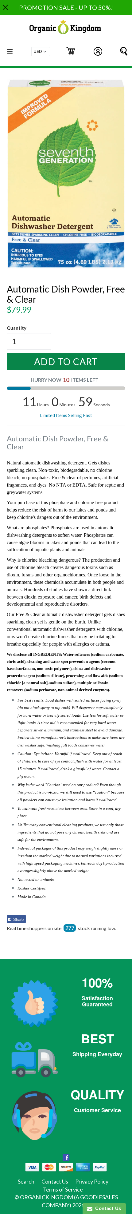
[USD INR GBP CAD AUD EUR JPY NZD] (40, 51)
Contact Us (54, 1181)
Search (26, 1181)
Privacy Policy (91, 1181)
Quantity (16, 328)
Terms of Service (63, 1189)
